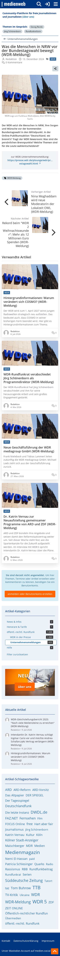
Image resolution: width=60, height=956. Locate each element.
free (29, 824)
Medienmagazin (22, 852)
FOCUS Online (15, 824)
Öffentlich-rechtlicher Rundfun (26, 913)
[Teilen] (55, 68)
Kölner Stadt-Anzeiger (21, 840)
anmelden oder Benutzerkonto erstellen (30, 594)
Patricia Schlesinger (19, 864)
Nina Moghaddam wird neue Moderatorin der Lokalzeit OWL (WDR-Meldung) (43, 203)
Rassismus (12, 869)
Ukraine (25, 895)
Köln (39, 835)
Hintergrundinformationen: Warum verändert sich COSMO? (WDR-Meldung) (29, 301)
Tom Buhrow (21, 888)
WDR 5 (39, 901)
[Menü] (55, 4)
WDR (35, 894)
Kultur (30, 835)
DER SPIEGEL (35, 795)
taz (7, 888)
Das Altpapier (14, 795)
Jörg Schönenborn (12, 31)
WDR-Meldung (14, 178)
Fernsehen (28, 818)
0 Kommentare (14, 62)
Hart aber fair (43, 824)
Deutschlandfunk (18, 806)
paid (32, 859)
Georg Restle (37, 26)
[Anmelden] (47, 4)
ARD (8, 789)
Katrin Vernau (14, 835)
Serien (27, 874)
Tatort (48, 881)
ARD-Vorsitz (40, 790)
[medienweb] (13, 4)
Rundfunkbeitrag (41, 869)
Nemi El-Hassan (16, 859)
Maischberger (14, 846)
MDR (29, 846)
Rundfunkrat (13, 874)
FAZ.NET (11, 818)
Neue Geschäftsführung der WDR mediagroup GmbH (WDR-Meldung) (29, 449)
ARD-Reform (22, 790)
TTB (36, 887)
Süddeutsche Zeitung (24, 880)
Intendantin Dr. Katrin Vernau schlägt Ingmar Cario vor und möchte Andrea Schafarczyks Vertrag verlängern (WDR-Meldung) (32, 740)
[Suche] (39, 4)
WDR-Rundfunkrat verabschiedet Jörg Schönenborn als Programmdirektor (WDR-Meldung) (29, 378)
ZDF (51, 902)
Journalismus (14, 829)
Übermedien (13, 918)
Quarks (39, 864)
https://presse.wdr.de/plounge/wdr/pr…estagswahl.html (30, 162)
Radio (49, 864)
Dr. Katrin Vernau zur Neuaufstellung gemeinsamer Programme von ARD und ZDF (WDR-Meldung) (30, 522)
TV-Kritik (11, 895)
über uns (24, 687)
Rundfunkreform (33, 31)
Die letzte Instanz (17, 812)
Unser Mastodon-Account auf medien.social (26, 950)
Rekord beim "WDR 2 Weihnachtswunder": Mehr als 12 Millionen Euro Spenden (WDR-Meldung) (15, 234)
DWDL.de (39, 812)
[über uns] (28, 16)
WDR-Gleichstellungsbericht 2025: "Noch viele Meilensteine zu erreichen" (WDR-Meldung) (32, 723)
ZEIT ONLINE (14, 908)
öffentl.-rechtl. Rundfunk (22, 923)
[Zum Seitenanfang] (54, 951)
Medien (39, 846)
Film (39, 818)
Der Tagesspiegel (17, 801)
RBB (25, 869)
